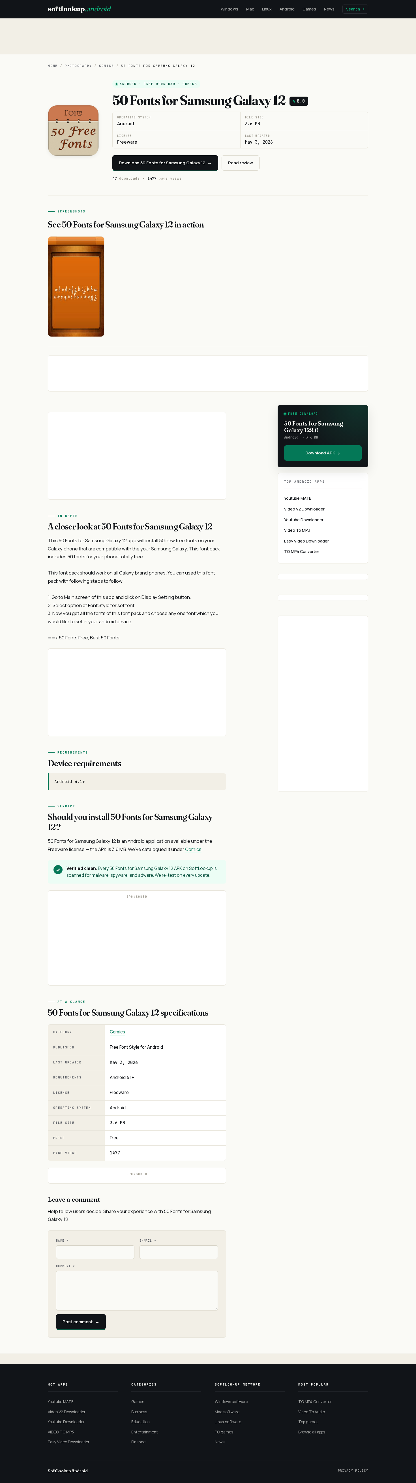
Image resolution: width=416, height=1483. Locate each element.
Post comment (81, 1322)
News (329, 9)
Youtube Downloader (303, 519)
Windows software (231, 1401)
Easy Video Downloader (306, 541)
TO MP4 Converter (301, 551)
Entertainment (144, 1432)
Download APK (322, 453)
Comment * (65, 1266)
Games (309, 9)
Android (287, 9)
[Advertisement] (208, 36)
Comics (106, 66)
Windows (229, 9)
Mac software (227, 1411)
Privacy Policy (353, 1471)
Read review (240, 163)
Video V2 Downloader (304, 509)
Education (140, 1421)
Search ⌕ (355, 9)
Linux (267, 9)
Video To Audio (311, 1411)
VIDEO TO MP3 (61, 1432)
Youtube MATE (297, 498)
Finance (138, 1441)
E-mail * (148, 1240)
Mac (250, 9)
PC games (224, 1432)
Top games (308, 1421)
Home (53, 66)
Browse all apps (311, 1432)
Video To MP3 (297, 530)
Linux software (228, 1421)
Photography (78, 66)
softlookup (79, 9)
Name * (62, 1240)
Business (139, 1411)
